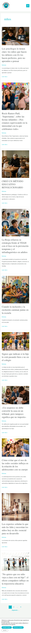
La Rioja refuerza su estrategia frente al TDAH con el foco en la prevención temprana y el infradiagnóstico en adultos (15, 246)
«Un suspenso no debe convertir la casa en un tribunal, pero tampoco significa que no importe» (14, 412)
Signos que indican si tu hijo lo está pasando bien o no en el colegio (15, 357)
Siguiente (15, 610)
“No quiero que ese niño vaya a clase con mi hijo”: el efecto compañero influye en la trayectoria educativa (15, 579)
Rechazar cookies (18, 627)
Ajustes (5, 630)
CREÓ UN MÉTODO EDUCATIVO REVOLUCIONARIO (12, 184)
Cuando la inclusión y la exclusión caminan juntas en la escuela (15, 309)
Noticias (4, 65)
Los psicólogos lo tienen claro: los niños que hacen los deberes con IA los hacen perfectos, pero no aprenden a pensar (14, 55)
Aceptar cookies (6, 627)
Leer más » (5, 76)
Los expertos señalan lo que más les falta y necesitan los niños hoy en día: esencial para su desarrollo (15, 528)
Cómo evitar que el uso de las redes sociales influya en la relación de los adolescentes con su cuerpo (15, 464)
